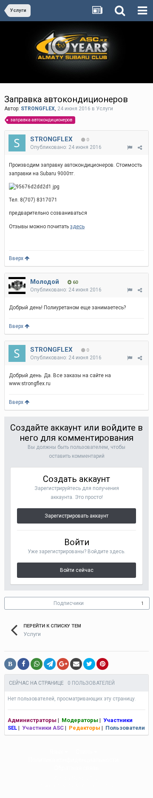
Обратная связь (76, 767)
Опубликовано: (66, 147)
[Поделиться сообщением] (140, 148)
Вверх (17, 258)
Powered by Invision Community (76, 786)
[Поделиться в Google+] (63, 664)
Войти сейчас (77, 570)
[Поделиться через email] (76, 664)
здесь (77, 227)
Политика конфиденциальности (73, 759)
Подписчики (69, 603)
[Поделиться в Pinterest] (102, 664)
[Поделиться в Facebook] (23, 664)
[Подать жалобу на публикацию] (129, 148)
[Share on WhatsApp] (36, 664)
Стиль (85, 751)
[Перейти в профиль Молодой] (17, 285)
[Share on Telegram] (50, 664)
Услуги (104, 109)
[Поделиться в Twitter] (89, 664)
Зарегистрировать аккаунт (76, 516)
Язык (57, 751)
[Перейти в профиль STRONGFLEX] (17, 142)
